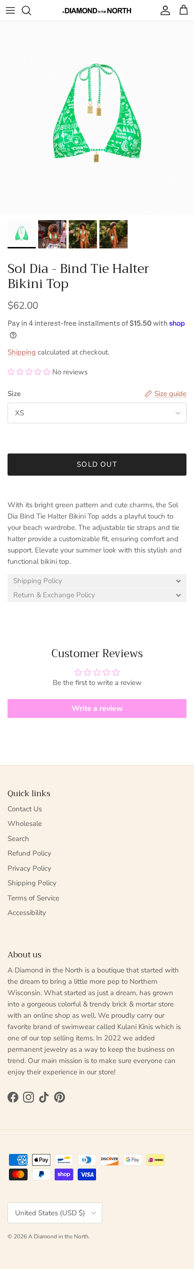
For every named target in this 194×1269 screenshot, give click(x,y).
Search (18, 838)
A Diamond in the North (58, 1236)
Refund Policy (29, 853)
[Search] (31, 10)
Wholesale (25, 823)
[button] (29, 372)
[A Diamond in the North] (97, 10)
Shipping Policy (32, 883)
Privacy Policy (29, 868)
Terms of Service (33, 898)
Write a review (97, 708)
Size (14, 393)
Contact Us (25, 809)
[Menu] (10, 10)
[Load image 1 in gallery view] (97, 118)
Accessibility (27, 912)
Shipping (22, 352)
